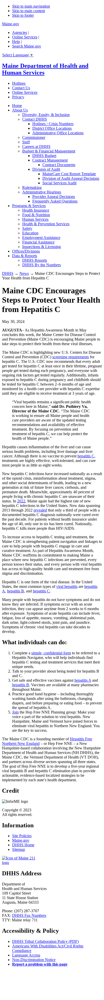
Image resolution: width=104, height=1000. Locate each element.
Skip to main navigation (31, 6)
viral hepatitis (66, 586)
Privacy (18, 97)
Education (30, 233)
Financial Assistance (38, 242)
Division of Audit (46, 169)
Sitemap (18, 849)
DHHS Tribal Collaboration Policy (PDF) (45, 941)
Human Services (35, 219)
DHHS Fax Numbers (29, 915)
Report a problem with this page (39, 964)
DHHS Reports (34, 260)
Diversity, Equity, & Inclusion (46, 115)
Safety (27, 228)
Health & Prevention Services (45, 224)
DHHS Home (23, 845)
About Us (20, 110)
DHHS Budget (44, 155)
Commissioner (33, 137)
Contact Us (21, 88)
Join (15, 712)
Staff (26, 142)
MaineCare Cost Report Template (69, 174)
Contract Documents (58, 165)
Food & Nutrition (36, 215)
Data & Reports (24, 256)
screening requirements (70, 357)
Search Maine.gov (26, 46)
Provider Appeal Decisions (53, 196)
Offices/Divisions (26, 251)
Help (16, 41)
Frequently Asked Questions (54, 201)
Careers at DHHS (36, 146)
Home (17, 105)
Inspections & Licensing (41, 247)
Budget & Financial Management (48, 151)
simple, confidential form (51, 653)
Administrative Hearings (41, 192)
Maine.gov (10, 24)
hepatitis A (82, 680)
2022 (21, 501)
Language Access (26, 955)
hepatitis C (85, 456)
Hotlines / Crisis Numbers (52, 124)
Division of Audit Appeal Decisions (70, 178)
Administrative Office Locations (58, 133)
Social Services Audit (59, 183)
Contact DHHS (34, 119)
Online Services (24, 37)
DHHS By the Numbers (41, 265)
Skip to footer (23, 15)
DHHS (7, 273)
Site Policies (22, 836)
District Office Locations (52, 128)
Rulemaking (32, 187)
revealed (40, 510)
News (24, 273)
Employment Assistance (41, 237)
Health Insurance (35, 210)
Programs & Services (29, 206)
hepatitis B (15, 591)
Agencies (19, 32)
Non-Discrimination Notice (34, 960)
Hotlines (18, 83)
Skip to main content (28, 11)
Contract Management (50, 160)
